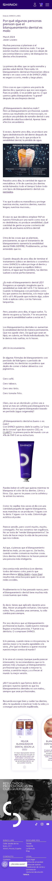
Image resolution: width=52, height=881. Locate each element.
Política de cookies (33, 864)
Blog (28, 851)
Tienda (28, 843)
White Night (24, 574)
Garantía (29, 846)
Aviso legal (30, 859)
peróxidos (8, 192)
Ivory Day (37, 574)
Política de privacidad (34, 862)
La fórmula (30, 848)
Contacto (6, 859)
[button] (41, 4)
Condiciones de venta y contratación (35, 868)
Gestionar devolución (34, 872)
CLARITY (7, 432)
